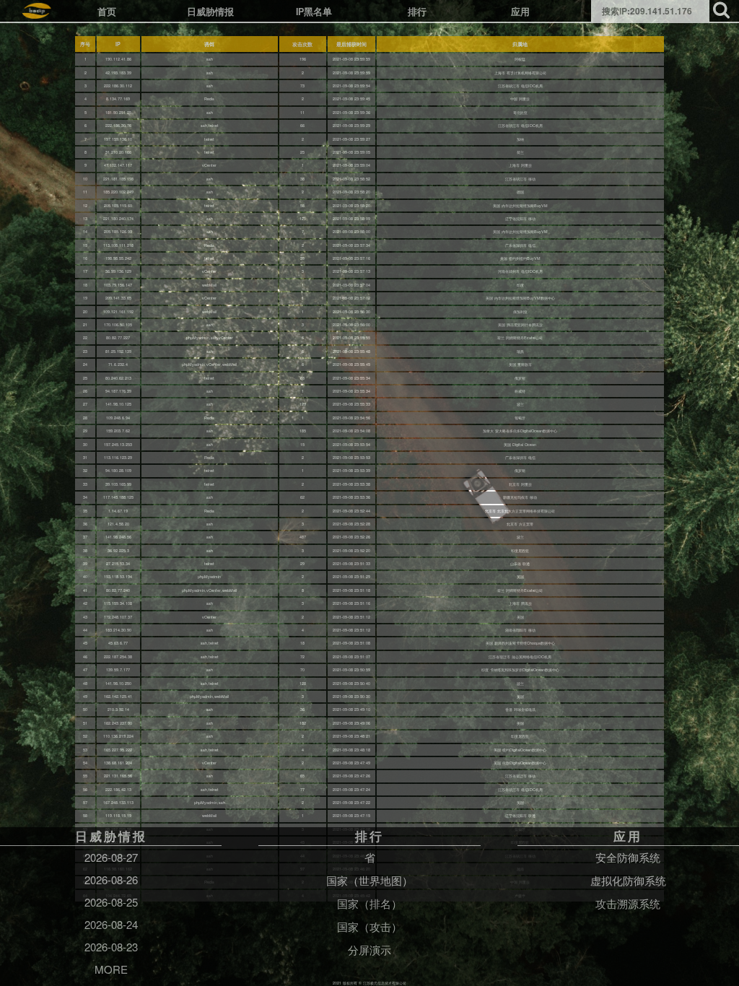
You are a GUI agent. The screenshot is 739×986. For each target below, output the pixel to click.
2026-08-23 (111, 946)
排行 (417, 11)
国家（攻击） (369, 926)
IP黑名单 (314, 11)
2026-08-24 (111, 924)
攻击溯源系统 (627, 903)
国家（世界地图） (369, 880)
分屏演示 (369, 949)
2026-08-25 (111, 901)
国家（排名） (369, 903)
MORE (111, 969)
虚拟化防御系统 (628, 880)
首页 (106, 11)
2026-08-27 (111, 857)
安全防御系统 (627, 857)
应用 (520, 11)
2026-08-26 (111, 879)
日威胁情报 (210, 11)
